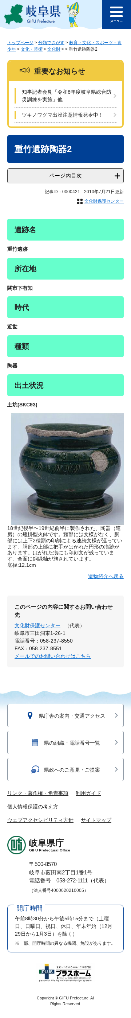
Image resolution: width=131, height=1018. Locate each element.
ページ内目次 (65, 175)
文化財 (53, 49)
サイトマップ (96, 820)
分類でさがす (51, 42)
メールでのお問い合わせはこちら (53, 656)
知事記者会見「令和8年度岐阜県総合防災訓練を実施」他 (66, 95)
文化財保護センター (104, 201)
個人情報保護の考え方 (32, 807)
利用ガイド (88, 793)
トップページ (20, 42)
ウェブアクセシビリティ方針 (40, 820)
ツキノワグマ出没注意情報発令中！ (62, 115)
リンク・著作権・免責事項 (37, 793)
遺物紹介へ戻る (106, 576)
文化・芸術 (32, 49)
